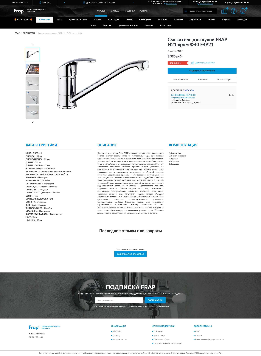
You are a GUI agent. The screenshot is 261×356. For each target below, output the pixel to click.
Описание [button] (203, 80)
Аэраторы (162, 19)
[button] (205, 3)
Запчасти (148, 25)
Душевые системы (78, 19)
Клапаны (178, 19)
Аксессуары (165, 25)
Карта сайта (159, 336)
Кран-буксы (145, 19)
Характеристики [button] (181, 80)
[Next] (32, 122)
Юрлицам (115, 11)
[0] (243, 11)
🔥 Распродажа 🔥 (23, 19)
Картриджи (113, 19)
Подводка (242, 19)
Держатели (195, 19)
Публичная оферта (162, 340)
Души (59, 19)
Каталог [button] (101, 11)
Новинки (130, 11)
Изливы (97, 19)
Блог (197, 332)
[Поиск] (185, 11)
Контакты (145, 11)
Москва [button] (189, 90)
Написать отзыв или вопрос (130, 254)
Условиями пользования (155, 306)
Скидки (198, 336)
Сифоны (226, 19)
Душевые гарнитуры (128, 25)
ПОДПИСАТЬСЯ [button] (155, 300)
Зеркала (107, 25)
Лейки (129, 19)
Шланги (211, 19)
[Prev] (32, 44)
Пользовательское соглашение (167, 344)
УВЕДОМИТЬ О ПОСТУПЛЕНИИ (202, 71)
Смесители (44, 19)
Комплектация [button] (224, 80)
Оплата (116, 336)
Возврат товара (120, 340)
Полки (93, 25)
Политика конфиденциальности (209, 340)
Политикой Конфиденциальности (131, 306)
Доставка (117, 332)
